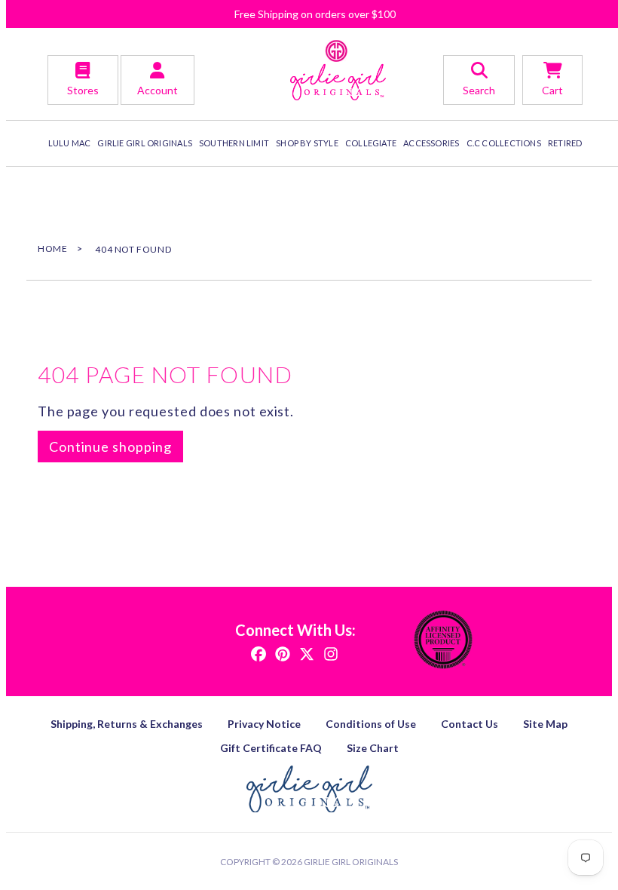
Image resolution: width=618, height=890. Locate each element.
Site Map (545, 723)
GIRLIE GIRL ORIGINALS (144, 143)
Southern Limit (234, 143)
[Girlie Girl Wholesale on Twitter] (306, 652)
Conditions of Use (371, 723)
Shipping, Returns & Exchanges (126, 723)
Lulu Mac (69, 143)
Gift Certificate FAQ (271, 747)
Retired (565, 143)
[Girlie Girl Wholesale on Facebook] (258, 652)
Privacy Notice (264, 723)
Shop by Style (307, 143)
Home (52, 248)
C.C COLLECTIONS (504, 143)
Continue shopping (110, 446)
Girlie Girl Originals (351, 861)
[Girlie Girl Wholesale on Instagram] (331, 652)
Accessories (431, 143)
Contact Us (469, 723)
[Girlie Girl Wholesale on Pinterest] (282, 652)
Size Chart (373, 747)
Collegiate (370, 143)
